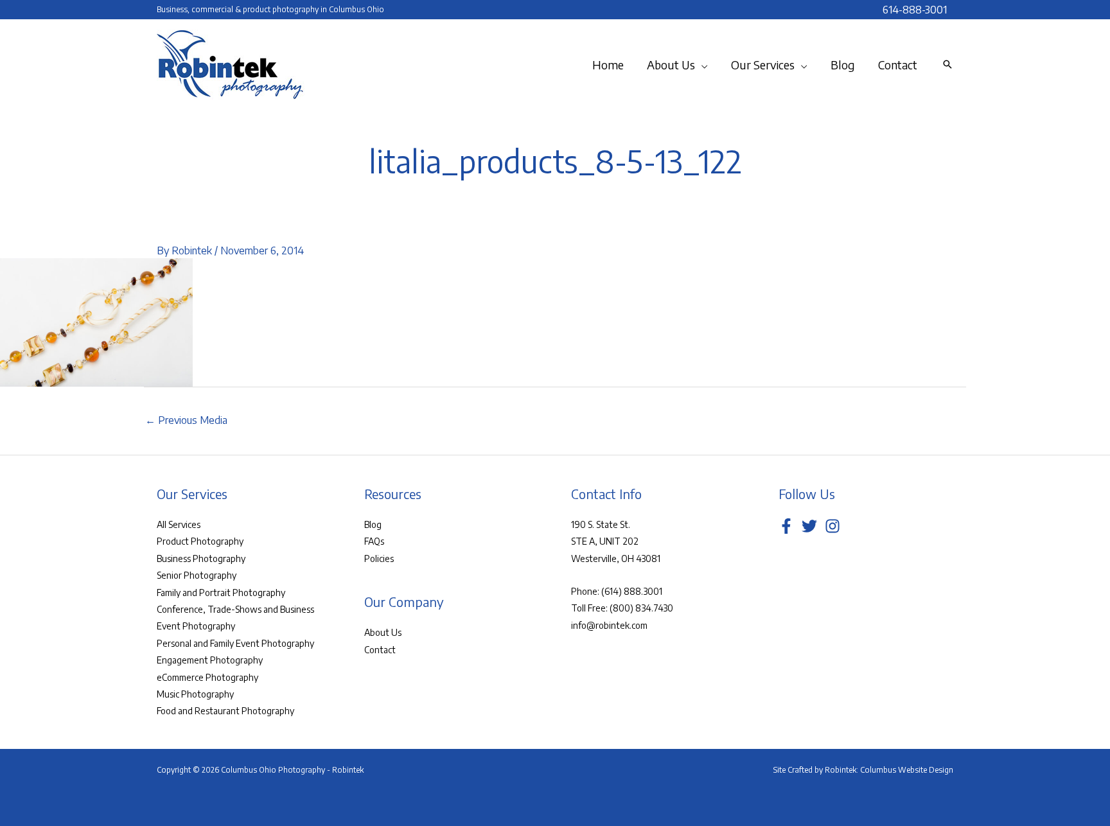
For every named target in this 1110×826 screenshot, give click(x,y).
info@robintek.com (609, 625)
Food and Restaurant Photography (225, 710)
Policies (379, 558)
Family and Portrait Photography (221, 592)
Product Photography (200, 541)
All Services (178, 524)
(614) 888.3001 (631, 591)
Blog (373, 524)
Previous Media (186, 420)
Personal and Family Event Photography (235, 643)
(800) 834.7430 (641, 607)
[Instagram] (832, 526)
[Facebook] (786, 526)
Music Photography (195, 694)
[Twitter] (809, 526)
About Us (382, 632)
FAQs (374, 541)
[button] (701, 64)
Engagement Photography (210, 660)
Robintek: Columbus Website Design (889, 770)
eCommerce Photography (207, 677)
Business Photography (201, 558)
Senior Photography (196, 575)
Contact (380, 649)
